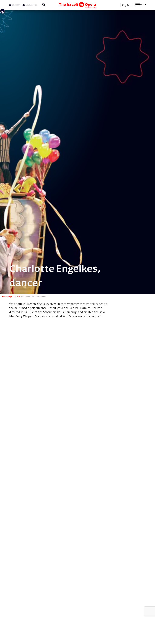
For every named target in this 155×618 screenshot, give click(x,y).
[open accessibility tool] (2, 11)
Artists (17, 297)
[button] (43, 5)
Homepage (7, 297)
